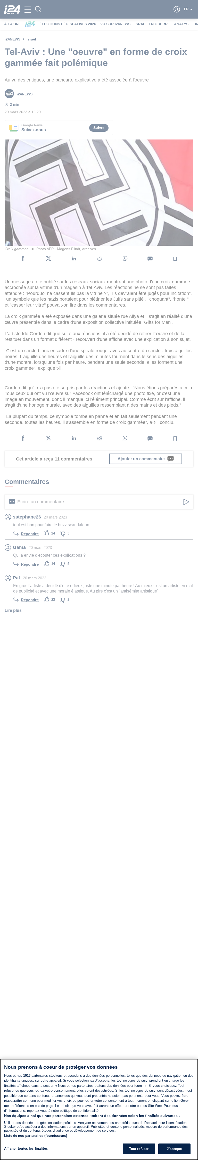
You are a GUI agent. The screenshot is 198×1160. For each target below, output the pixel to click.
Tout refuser (139, 1149)
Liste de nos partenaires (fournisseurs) (35, 1136)
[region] (99, 1109)
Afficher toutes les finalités (26, 1148)
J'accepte (174, 1149)
